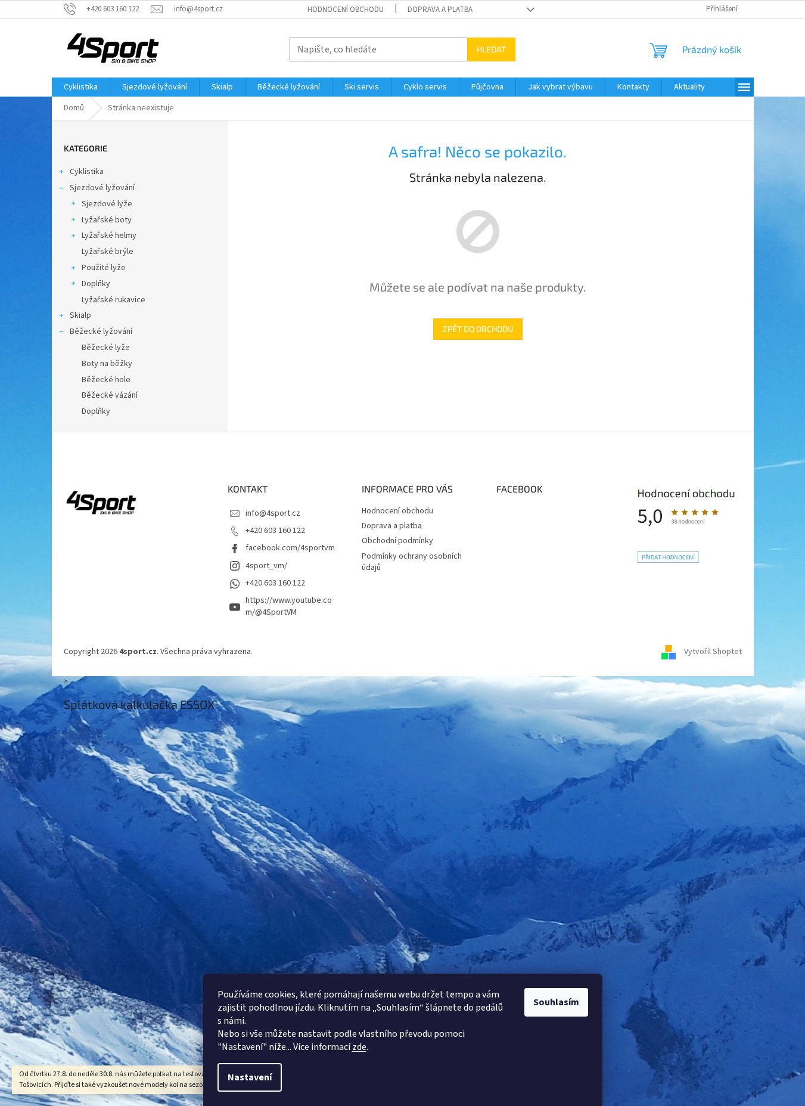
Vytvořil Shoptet (713, 652)
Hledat (491, 49)
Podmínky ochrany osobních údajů (412, 562)
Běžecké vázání (110, 395)
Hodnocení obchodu (345, 9)
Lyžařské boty (107, 220)
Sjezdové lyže (107, 204)
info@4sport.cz (272, 513)
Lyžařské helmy (109, 235)
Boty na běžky (107, 364)
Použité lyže (104, 268)
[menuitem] (81, 87)
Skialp (80, 315)
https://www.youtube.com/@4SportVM (288, 606)
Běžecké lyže (106, 348)
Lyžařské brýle (107, 252)
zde (359, 1047)
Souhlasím (556, 1002)
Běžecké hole (106, 380)
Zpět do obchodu (478, 329)
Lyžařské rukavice (113, 300)
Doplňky (96, 284)
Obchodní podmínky (397, 541)
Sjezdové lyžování (102, 188)
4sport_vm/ (266, 566)
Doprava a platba (440, 9)
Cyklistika (87, 172)
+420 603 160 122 (275, 531)
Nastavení (250, 1077)
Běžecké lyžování (101, 331)
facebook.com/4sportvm (290, 548)
